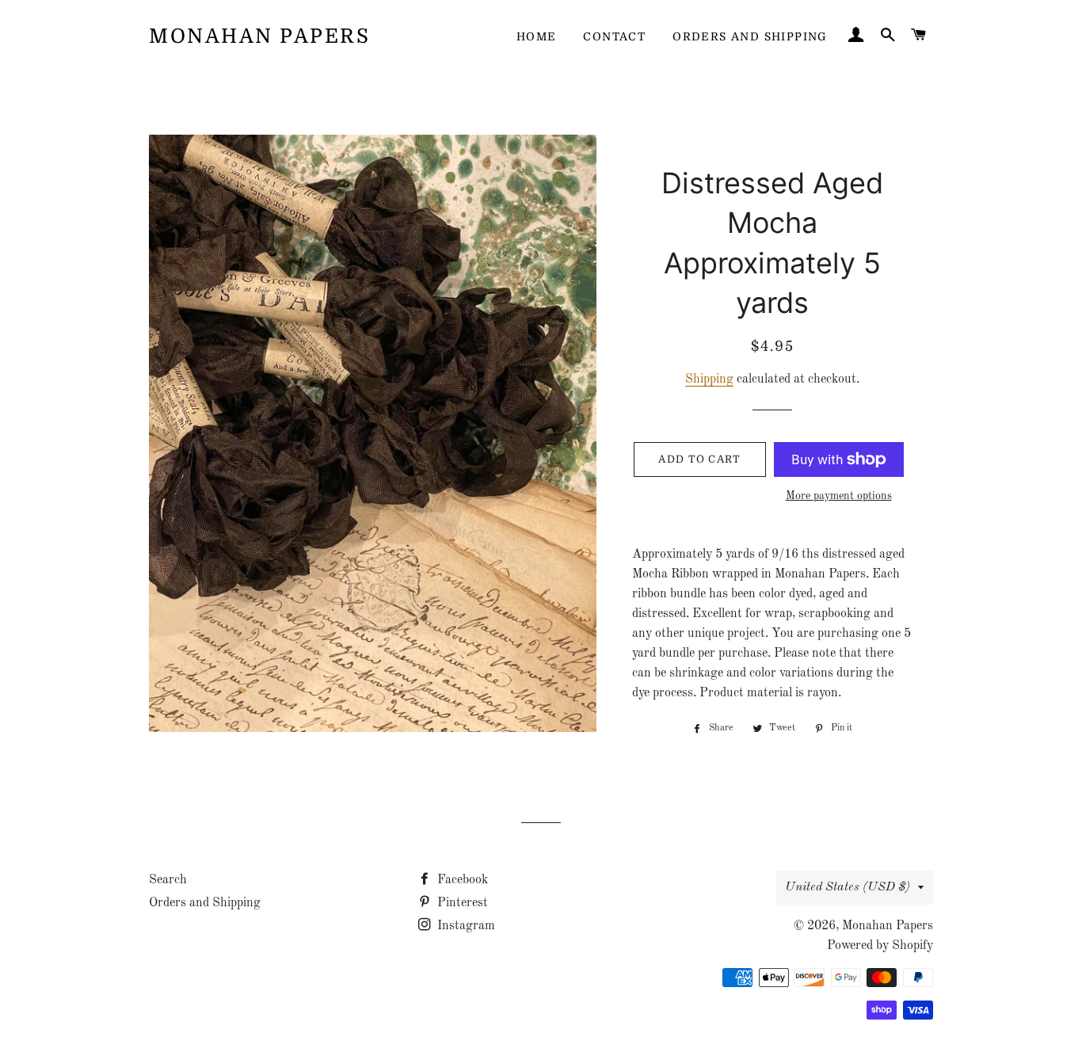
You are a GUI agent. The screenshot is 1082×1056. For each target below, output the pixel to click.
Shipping (709, 379)
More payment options (839, 495)
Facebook (461, 880)
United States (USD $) (847, 887)
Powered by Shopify (880, 946)
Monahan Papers (259, 36)
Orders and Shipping (750, 36)
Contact (614, 36)
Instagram (464, 926)
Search (168, 880)
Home (536, 36)
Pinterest (461, 903)
